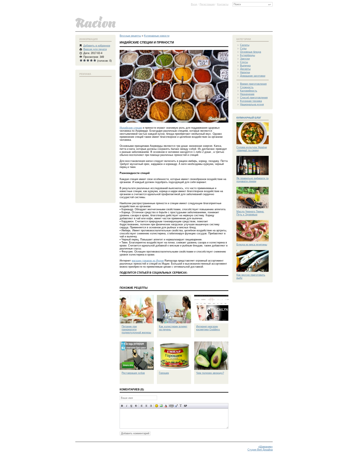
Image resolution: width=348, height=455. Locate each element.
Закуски (245, 58)
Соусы (244, 62)
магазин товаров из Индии (148, 260)
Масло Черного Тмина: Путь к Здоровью (250, 213)
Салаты (244, 45)
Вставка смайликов (156, 405)
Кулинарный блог (248, 117)
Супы (243, 48)
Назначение (247, 94)
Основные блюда (250, 51)
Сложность (247, 87)
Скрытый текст (171, 405)
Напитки (245, 72)
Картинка (161, 405)
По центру (146, 405)
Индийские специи (131, 127)
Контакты (222, 4)
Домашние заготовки (252, 75)
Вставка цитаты (176, 405)
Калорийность (248, 90)
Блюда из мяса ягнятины (251, 244)
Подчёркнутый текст (131, 405)
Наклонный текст (126, 405)
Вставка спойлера (185, 405)
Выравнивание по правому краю (151, 405)
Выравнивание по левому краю (141, 405)
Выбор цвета (166, 405)
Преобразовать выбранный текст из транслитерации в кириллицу (180, 405)
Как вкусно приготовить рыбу (250, 276)
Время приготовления (253, 83)
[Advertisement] (95, 139)
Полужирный (122, 405)
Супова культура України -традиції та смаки (251, 149)
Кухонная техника (251, 100)
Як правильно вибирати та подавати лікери (252, 180)
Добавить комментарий (135, 433)
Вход (194, 4)
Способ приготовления (254, 97)
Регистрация (207, 4)
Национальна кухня (252, 104)
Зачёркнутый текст (136, 405)
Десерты (245, 68)
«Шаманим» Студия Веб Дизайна (260, 448)
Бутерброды (247, 55)
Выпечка (245, 65)
